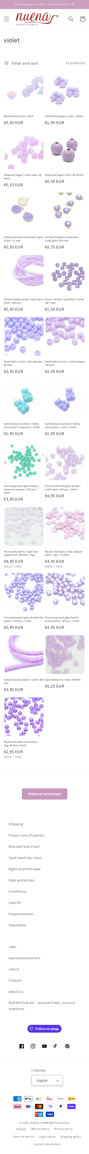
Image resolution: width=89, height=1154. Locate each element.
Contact (15, 980)
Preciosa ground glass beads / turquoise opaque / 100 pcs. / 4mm (21, 489)
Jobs (12, 946)
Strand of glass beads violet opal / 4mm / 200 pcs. (24, 301)
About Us (16, 991)
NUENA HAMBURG (42, 1123)
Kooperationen (21, 913)
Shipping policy (70, 1136)
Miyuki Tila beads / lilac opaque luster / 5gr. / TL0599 (63, 553)
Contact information (47, 1144)
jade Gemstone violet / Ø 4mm (63, 679)
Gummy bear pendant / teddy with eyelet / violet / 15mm (62, 425)
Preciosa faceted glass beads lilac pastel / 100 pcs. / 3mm (23, 619)
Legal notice (47, 1136)
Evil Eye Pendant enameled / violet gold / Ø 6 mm (62, 238)
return (14, 969)
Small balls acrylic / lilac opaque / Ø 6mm (24, 363)
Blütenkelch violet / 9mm (18, 116)
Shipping (16, 824)
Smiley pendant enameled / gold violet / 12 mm (23, 238)
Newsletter (18, 925)
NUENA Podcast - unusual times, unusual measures (42, 1005)
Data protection (22, 880)
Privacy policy (63, 1129)
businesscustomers (24, 958)
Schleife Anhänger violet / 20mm (64, 116)
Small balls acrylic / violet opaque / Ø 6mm (65, 363)
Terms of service (23, 1136)
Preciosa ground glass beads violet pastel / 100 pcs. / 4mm (62, 619)
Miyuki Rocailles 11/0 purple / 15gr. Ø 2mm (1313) (21, 743)
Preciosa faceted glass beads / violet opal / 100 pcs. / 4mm (63, 487)
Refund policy (40, 1129)
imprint (15, 902)
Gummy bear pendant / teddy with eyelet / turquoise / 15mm (22, 425)
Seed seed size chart (25, 857)
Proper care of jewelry (26, 835)
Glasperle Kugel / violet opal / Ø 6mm (22, 176)
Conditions (18, 891)
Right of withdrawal (25, 869)
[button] (6, 19)
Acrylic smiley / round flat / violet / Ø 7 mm (64, 301)
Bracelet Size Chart (24, 846)
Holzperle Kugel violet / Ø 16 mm (64, 174)
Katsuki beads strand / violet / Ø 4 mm (24, 681)
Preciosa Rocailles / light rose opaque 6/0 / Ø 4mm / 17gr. (21, 553)
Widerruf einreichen (44, 794)
